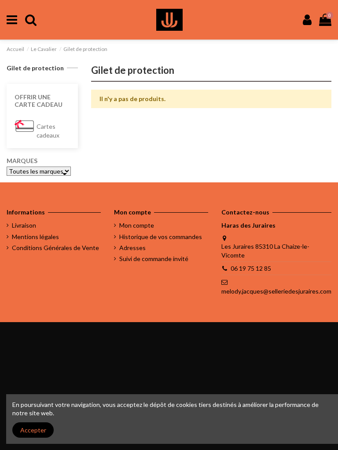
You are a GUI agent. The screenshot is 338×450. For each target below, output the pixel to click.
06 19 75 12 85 (251, 268)
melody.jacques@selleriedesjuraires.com (276, 291)
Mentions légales (35, 236)
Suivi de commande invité (153, 258)
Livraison (24, 225)
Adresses (132, 247)
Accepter (33, 430)
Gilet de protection (35, 68)
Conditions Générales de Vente (55, 247)
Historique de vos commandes (160, 236)
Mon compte (136, 225)
